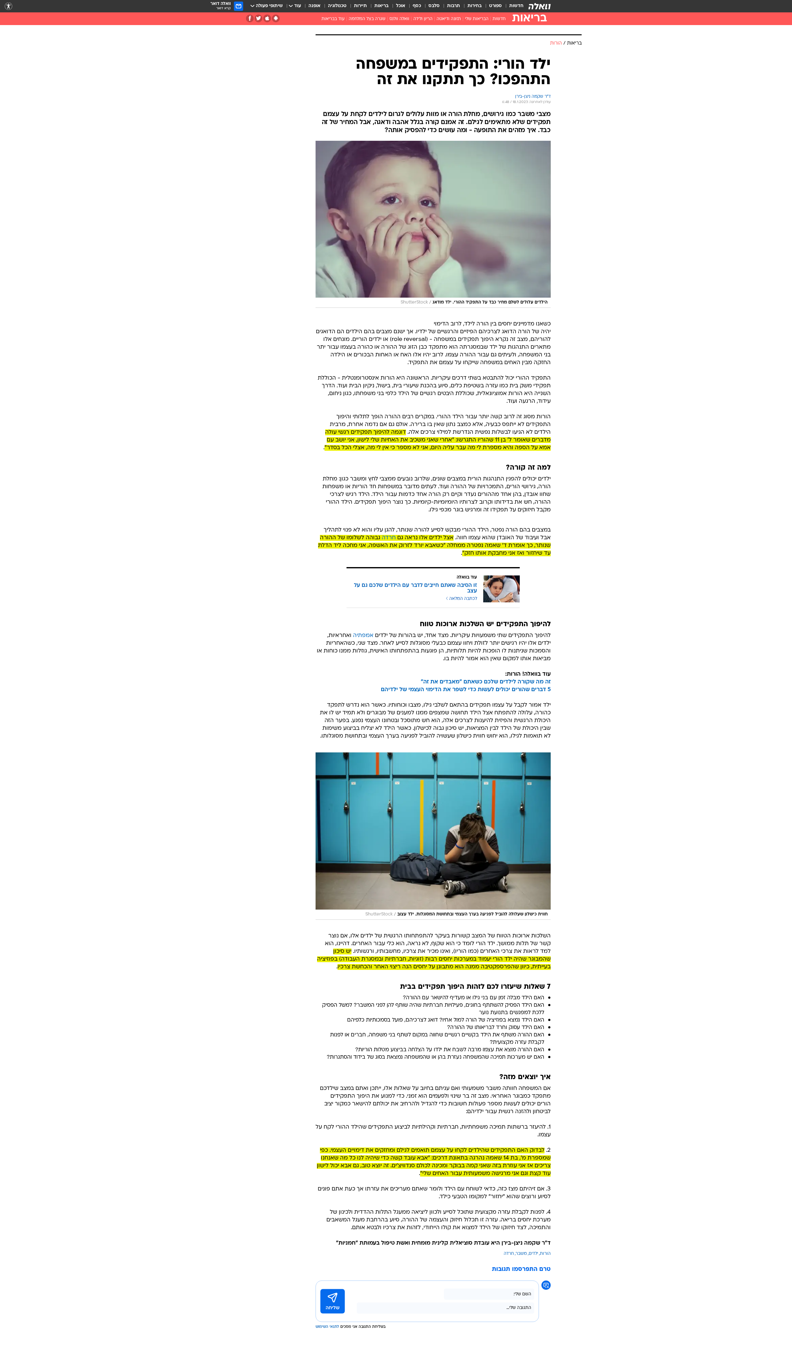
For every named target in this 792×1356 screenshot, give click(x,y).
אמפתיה (363, 636)
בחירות (474, 6)
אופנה (314, 6)
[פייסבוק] (250, 18)
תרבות (453, 6)
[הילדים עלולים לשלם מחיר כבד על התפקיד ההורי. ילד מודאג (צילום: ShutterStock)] (433, 224)
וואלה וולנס (399, 19)
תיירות (360, 6)
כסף (417, 6)
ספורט (495, 6)
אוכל (400, 6)
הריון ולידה (423, 19)
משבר (521, 1254)
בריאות (381, 6)
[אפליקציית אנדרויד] (276, 18)
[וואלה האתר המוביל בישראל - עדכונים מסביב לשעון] (539, 6)
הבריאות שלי (477, 19)
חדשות (516, 6)
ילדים (533, 1254)
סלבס (434, 6)
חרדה (389, 538)
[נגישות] (8, 6)
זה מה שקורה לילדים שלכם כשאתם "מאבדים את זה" (486, 682)
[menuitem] (512, 6)
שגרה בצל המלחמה (367, 19)
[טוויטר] (258, 18)
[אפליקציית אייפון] (267, 18)
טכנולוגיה (337, 6)
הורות (545, 1254)
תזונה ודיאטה (449, 19)
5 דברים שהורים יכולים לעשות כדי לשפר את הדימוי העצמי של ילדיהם (466, 690)
